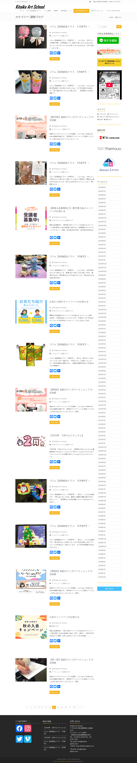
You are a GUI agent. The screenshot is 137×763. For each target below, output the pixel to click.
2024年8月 (102, 279)
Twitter (110, 589)
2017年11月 (102, 577)
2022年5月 (102, 382)
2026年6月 (102, 195)
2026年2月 (102, 210)
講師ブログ (65, 36)
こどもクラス (56, 36)
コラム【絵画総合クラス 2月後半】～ (69, 71)
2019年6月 (102, 516)
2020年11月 (102, 451)
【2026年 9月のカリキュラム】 (55, 728)
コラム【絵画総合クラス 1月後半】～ (69, 256)
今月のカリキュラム (97, 11)
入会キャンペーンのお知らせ (64, 617)
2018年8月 (102, 554)
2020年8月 (102, 462)
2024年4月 (102, 294)
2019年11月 (102, 497)
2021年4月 (102, 432)
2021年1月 (101, 443)
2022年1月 (102, 397)
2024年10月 (102, 271)
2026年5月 (102, 199)
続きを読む (55, 59)
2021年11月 (102, 405)
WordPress (62, 761)
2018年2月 (102, 569)
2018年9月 (102, 550)
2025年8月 (102, 233)
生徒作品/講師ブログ (81, 11)
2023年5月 (102, 336)
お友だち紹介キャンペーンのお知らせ (69, 301)
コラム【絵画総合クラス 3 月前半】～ (69, 26)
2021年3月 (102, 436)
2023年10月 (102, 317)
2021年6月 (102, 424)
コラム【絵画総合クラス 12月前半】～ (69, 526)
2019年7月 (101, 512)
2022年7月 (102, 374)
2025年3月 (102, 252)
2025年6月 (102, 241)
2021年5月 (102, 428)
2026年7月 (102, 191)
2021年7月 (101, 420)
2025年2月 (102, 256)
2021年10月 (102, 409)
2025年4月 (102, 248)
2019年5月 (102, 520)
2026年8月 (102, 187)
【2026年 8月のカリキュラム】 (55, 737)
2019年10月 (102, 501)
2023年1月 (102, 352)
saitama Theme (69, 761)
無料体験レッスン (66, 11)
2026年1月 (102, 214)
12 (74, 707)
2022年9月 (102, 367)
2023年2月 (102, 348)
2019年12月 (102, 493)
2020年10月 (102, 455)
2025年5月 (102, 245)
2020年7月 (102, 466)
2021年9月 (102, 413)
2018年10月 (102, 546)
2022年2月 (102, 394)
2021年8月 (102, 416)
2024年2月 (102, 302)
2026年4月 (102, 203)
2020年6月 (102, 470)
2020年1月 (102, 489)
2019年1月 (101, 535)
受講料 (56, 11)
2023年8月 (102, 325)
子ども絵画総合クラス (34, 11)
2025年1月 (102, 260)
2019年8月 (102, 508)
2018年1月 (101, 573)
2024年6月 (102, 287)
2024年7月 (102, 283)
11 (70, 707)
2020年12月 (102, 447)
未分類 (101, 119)
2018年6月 (102, 562)
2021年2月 (102, 439)
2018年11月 (102, 543)
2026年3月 (102, 206)
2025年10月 (102, 225)
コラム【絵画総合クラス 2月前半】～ (69, 162)
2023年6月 (102, 332)
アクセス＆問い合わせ (113, 11)
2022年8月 (102, 371)
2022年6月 (102, 378)
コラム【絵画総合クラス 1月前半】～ (69, 344)
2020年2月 (102, 485)
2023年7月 (102, 329)
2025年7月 (102, 237)
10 (66, 707)
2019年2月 (102, 531)
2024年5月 (102, 290)
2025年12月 (102, 218)
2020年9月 (102, 458)
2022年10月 (102, 363)
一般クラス (102, 117)
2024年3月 (102, 298)
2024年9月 (102, 275)
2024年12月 (102, 264)
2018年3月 (102, 565)
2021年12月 (102, 401)
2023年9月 (102, 321)
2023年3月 (102, 344)
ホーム (22, 11)
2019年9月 (102, 504)
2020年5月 (102, 474)
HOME (111, 17)
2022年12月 (102, 355)
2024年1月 (102, 306)
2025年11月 (102, 222)
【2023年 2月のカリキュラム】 (66, 435)
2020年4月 (102, 478)
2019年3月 (102, 527)
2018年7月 (101, 558)
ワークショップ (57, 129)
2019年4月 (102, 523)
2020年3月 (102, 481)
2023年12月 (102, 309)
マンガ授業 (47, 11)
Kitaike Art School (60, 32)
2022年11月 (102, 359)
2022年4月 (102, 386)
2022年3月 (102, 390)
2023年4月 (102, 340)
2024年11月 (102, 267)
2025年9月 (102, 229)
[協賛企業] (109, 137)
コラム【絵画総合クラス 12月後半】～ (69, 480)
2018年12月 (102, 539)
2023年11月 (102, 313)
